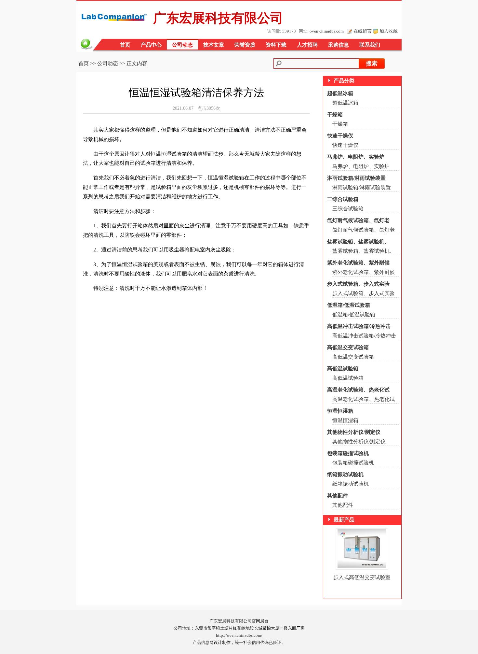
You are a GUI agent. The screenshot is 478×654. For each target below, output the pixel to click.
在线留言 (362, 31)
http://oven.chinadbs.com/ (239, 635)
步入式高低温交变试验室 (362, 577)
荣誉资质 (244, 45)
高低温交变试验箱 (348, 347)
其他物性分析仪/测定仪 (353, 432)
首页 (125, 45)
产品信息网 (203, 642)
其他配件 (337, 495)
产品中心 (151, 45)
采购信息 (338, 45)
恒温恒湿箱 (340, 411)
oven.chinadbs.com (327, 31)
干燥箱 (335, 114)
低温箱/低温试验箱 (348, 305)
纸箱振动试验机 (345, 474)
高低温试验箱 (342, 368)
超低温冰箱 (340, 93)
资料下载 (276, 45)
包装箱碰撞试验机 (348, 453)
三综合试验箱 (342, 199)
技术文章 (213, 45)
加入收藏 (388, 31)
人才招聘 (307, 45)
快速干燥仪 (340, 135)
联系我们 (369, 45)
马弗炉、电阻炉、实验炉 (355, 157)
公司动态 (182, 45)
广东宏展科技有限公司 (230, 621)
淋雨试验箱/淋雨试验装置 (356, 178)
